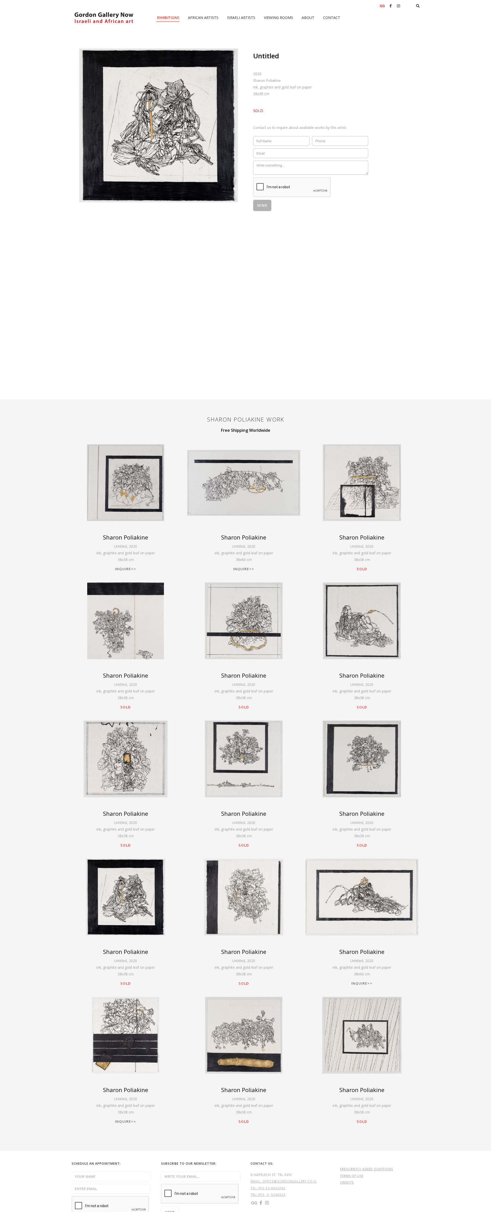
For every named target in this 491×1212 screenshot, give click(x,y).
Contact (331, 17)
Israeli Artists (241, 17)
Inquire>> (125, 569)
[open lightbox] (158, 125)
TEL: (254, 1188)
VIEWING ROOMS (278, 17)
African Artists (203, 17)
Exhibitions (168, 17)
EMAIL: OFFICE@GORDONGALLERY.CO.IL (284, 1181)
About (308, 17)
